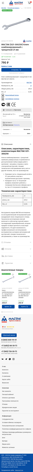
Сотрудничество (7, 419)
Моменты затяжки (8, 447)
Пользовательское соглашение (13, 426)
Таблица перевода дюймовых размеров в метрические (16, 433)
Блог (3, 437)
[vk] (2, 359)
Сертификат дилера (12, 99)
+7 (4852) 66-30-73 (9, 346)
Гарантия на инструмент (10, 411)
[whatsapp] (10, 359)
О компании (6, 376)
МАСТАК (29, 82)
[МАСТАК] (27, 41)
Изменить (17, 125)
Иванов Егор (19, 470)
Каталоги (5, 370)
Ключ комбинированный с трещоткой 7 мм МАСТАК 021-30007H (8, 293)
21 (31, 86)
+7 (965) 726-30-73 (9, 351)
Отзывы (5, 404)
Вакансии (5, 383)
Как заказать (6, 391)
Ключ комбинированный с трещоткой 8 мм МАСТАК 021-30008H (24, 293)
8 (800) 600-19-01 (9, 340)
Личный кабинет (8, 394)
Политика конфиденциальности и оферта (16, 429)
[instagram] (13, 359)
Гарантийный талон (12, 95)
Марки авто (6, 444)
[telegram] (6, 359)
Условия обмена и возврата (11, 422)
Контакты (5, 373)
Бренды (4, 441)
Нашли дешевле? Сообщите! (16, 73)
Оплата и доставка (8, 398)
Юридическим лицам (9, 407)
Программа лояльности (10, 401)
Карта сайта (6, 379)
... (21, 8)
